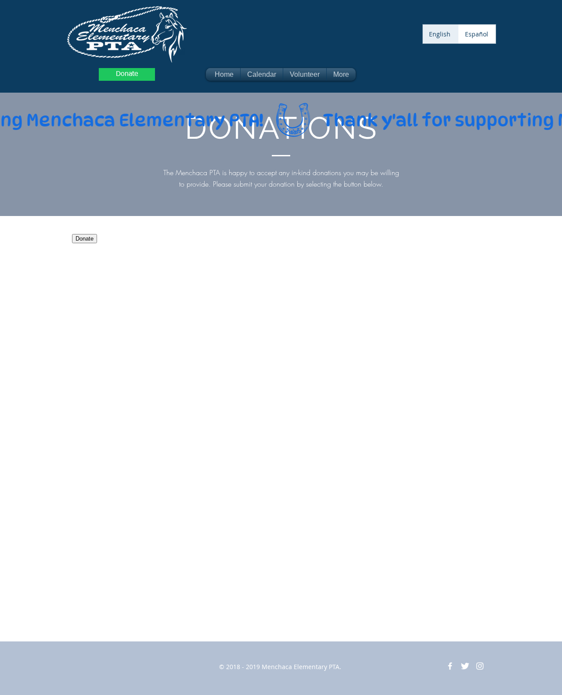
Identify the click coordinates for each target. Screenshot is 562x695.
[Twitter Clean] (465, 666)
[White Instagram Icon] (480, 666)
